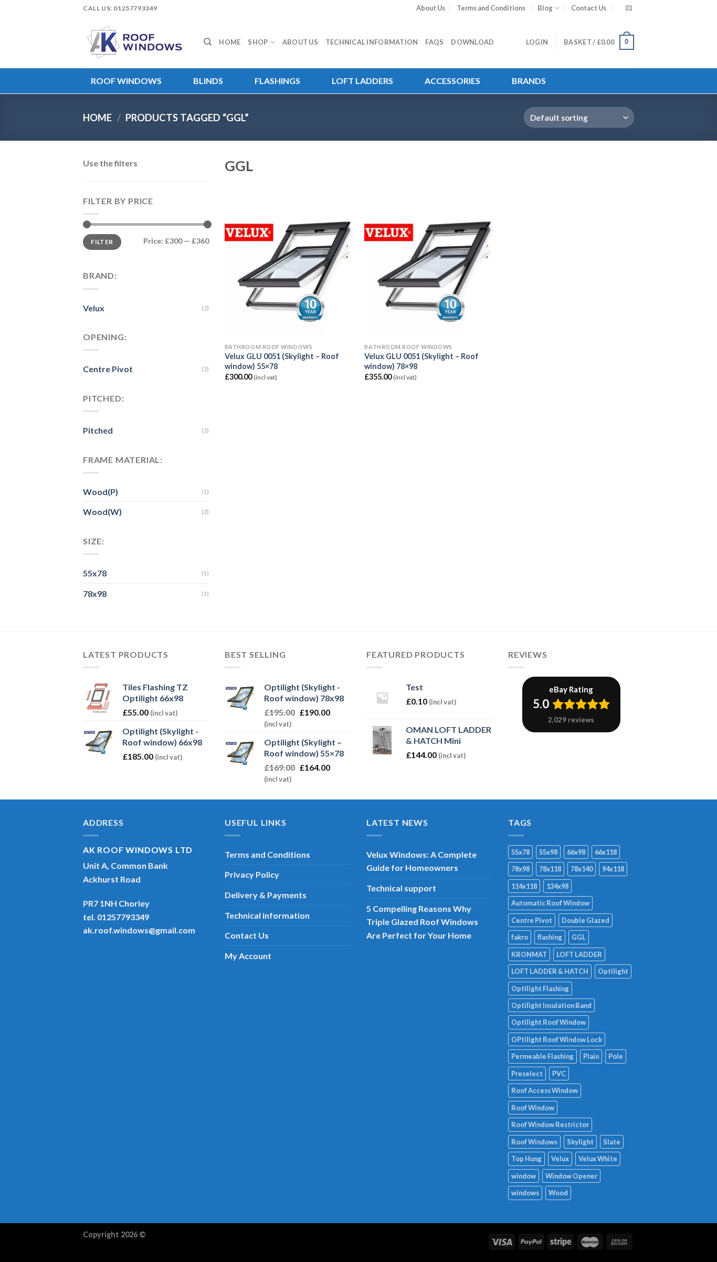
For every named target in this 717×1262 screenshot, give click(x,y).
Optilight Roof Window (548, 1022)
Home (229, 42)
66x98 (576, 852)
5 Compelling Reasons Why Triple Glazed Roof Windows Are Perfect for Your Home (422, 921)
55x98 (548, 852)
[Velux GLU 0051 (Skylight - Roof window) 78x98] (429, 260)
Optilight (613, 971)
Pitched (98, 430)
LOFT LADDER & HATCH (549, 971)
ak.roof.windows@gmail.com (139, 930)
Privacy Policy (252, 874)
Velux (93, 308)
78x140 (582, 869)
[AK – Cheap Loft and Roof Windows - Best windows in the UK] (135, 42)
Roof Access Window (544, 1090)
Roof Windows (126, 81)
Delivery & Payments (266, 895)
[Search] (208, 42)
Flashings (277, 81)
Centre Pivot (108, 369)
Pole (615, 1056)
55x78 (95, 573)
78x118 (550, 869)
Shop (258, 42)
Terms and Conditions (491, 8)
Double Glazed (585, 920)
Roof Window (532, 1107)
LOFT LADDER (579, 954)
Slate (611, 1142)
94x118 (613, 869)
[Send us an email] (629, 8)
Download (472, 42)
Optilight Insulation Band (551, 1005)
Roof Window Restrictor (550, 1124)
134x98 (557, 886)
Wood (558, 1193)
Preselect (527, 1073)
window (523, 1176)
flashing (549, 937)
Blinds (208, 81)
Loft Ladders (362, 81)
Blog (545, 8)
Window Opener (571, 1176)
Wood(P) (100, 492)
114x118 (524, 886)
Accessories (452, 81)
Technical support (401, 888)
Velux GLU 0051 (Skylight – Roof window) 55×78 (282, 361)
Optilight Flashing (540, 988)
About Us (430, 8)
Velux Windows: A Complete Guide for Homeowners (421, 861)
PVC (559, 1073)
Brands (529, 81)
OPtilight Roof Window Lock (556, 1039)
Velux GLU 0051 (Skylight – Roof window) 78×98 (421, 361)
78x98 (95, 593)
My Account (248, 956)
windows (525, 1193)
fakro (519, 937)
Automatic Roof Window (550, 903)
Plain (591, 1056)
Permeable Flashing (542, 1056)
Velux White (597, 1158)
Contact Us (588, 8)
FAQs (434, 42)
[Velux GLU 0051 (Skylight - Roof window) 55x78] (289, 260)
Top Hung (526, 1158)
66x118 (606, 852)
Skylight (580, 1142)
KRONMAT (529, 954)
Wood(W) (102, 512)
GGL (579, 937)
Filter (102, 242)
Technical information (371, 42)
